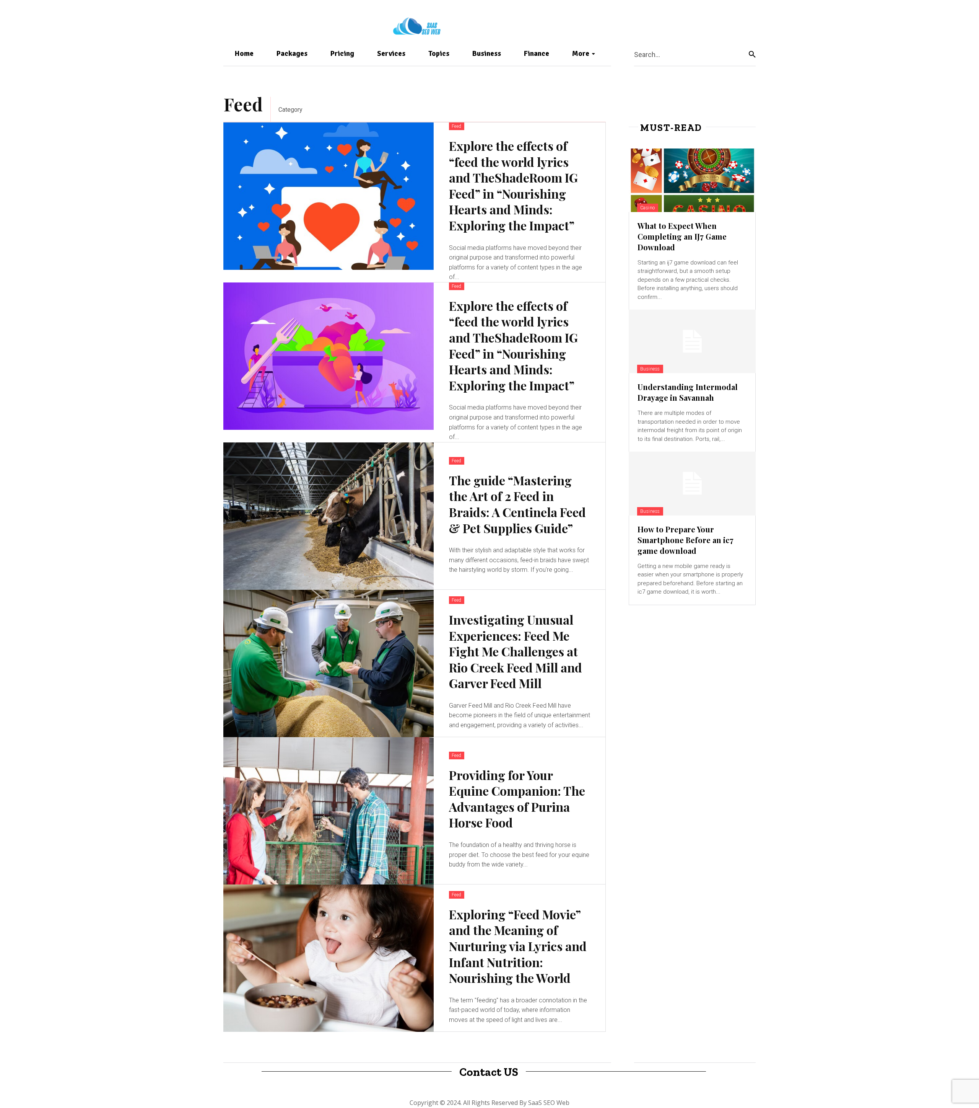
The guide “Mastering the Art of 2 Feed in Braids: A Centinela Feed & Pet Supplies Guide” (517, 504)
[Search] (752, 54)
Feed (457, 126)
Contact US (488, 1072)
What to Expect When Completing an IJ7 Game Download (682, 236)
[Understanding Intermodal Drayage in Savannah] (692, 341)
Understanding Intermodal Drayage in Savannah (687, 392)
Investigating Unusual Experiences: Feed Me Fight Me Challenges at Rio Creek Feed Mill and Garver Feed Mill (515, 651)
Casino (647, 208)
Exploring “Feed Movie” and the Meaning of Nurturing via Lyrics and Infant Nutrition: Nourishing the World (518, 946)
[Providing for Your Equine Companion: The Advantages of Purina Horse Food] (328, 810)
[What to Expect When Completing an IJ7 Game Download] (692, 180)
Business (650, 369)
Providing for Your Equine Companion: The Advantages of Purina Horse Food (517, 799)
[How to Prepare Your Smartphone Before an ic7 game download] (692, 483)
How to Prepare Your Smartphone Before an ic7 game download (685, 540)
